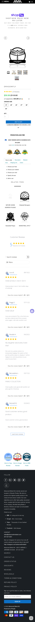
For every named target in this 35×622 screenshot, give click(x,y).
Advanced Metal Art (14, 606)
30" (27, 105)
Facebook (9, 528)
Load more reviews (17, 434)
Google (9, 519)
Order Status (10, 561)
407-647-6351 (8, 537)
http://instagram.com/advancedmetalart (15, 544)
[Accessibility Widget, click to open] (32, 311)
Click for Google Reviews (17, 464)
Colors (21, 162)
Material (25, 160)
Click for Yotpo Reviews (8, 464)
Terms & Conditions (13, 578)
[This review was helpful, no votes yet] (24, 295)
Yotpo (8, 522)
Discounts (8, 565)
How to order (8, 160)
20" (11, 105)
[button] (17, 99)
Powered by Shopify (9, 609)
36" (6, 109)
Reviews (7, 570)
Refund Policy (10, 582)
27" (21, 105)
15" (6, 105)
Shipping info (13, 162)
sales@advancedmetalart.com (12, 534)
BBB (8, 515)
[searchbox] (15, 257)
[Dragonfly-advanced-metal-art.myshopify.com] (17, 55)
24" (16, 105)
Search (7, 553)
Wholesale (9, 574)
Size (6, 162)
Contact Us (9, 557)
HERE (13, 145)
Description (18, 160)
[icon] (5, 38)
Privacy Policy (10, 586)
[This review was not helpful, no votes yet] (27, 295)
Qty (5, 113)
